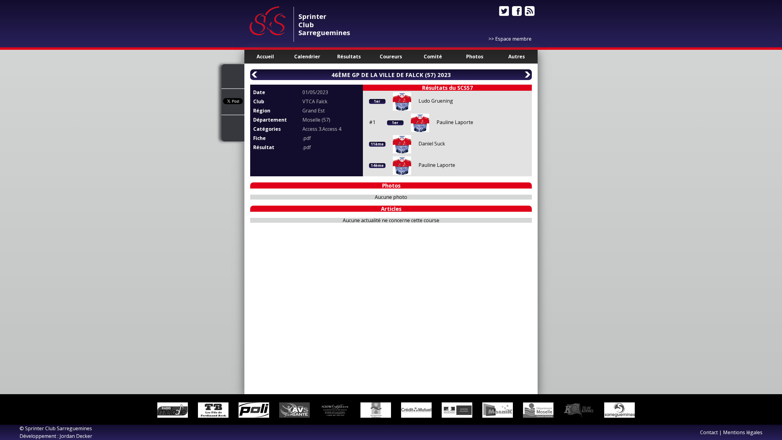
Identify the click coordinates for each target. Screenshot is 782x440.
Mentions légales (742, 432)
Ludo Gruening (435, 100)
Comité (433, 56)
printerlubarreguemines (324, 24)
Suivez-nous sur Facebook (517, 11)
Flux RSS (530, 11)
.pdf (306, 138)
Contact (709, 432)
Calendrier (307, 56)
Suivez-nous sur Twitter (504, 11)
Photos (474, 56)
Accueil (265, 56)
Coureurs (391, 56)
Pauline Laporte (455, 122)
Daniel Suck (431, 143)
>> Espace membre (510, 38)
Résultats (349, 56)
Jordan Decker (76, 436)
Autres (516, 56)
